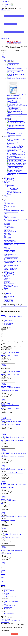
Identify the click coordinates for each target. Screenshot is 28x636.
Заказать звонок (5, 622)
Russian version (4, 1)
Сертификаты (13, 189)
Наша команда (10, 185)
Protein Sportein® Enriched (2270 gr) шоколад (12, 473)
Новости (6, 182)
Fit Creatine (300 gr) (6, 553)
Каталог (6, 202)
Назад (5, 200)
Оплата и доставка (9, 178)
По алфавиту (13, 316)
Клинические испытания (10, 605)
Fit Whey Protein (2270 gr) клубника (10, 374)
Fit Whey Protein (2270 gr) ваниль (9, 355)
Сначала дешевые (8, 320)
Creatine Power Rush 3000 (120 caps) (10, 537)
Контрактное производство (14, 192)
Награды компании (12, 187)
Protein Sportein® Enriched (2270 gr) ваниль (12, 440)
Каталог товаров (9, 306)
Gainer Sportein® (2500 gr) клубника (10, 424)
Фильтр (3, 315)
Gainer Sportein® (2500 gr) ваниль (9, 390)
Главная (3, 306)
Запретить (22, 634)
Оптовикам (7, 181)
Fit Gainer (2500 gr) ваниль (8, 487)
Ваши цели (7, 248)
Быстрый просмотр (6, 350)
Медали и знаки (14, 188)
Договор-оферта (8, 607)
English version (7, 5)
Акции (5, 177)
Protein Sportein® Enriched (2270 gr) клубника (12, 456)
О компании (7, 184)
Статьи (5, 195)
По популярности (5, 316)
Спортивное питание (9, 206)
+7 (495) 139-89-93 (5, 620)
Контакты (6, 196)
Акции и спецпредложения (11, 601)
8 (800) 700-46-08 (5, 52)
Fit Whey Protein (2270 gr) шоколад (10, 408)
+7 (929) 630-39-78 (15, 620)
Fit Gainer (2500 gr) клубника (8, 503)
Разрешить (14, 634)
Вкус (2, 340)
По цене (19, 316)
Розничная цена (5, 328)
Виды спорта (7, 237)
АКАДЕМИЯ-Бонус (9, 179)
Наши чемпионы (11, 191)
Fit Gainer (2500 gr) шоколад (8, 520)
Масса (2, 344)
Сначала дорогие (8, 321)
